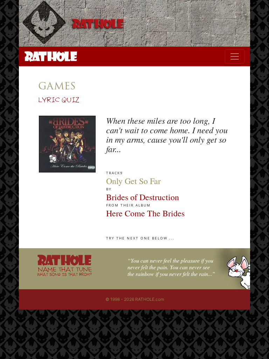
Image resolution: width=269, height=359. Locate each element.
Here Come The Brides (145, 213)
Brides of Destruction (142, 197)
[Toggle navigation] (234, 56)
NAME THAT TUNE (64, 271)
